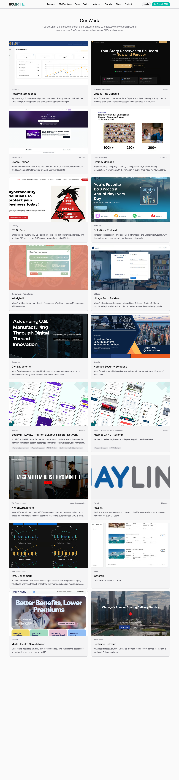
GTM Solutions (65, 4)
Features (51, 4)
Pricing (86, 4)
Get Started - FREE (161, 4)
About (118, 4)
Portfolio (108, 4)
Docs (77, 4)
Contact (128, 4)
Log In (146, 4)
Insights (96, 4)
